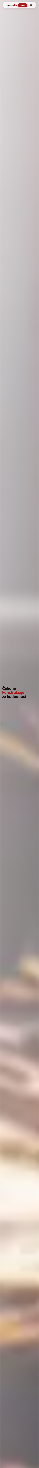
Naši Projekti (9, 740)
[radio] (7, 772)
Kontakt (22, 5)
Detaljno (26, 740)
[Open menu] (31, 5)
